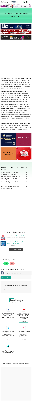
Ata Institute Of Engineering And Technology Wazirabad (15, 242)
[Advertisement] (16, 57)
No (12, 263)
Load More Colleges (16, 249)
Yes (6, 263)
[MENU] (30, 2)
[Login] (27, 2)
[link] (13, 2)
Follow (8, 339)
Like (8, 320)
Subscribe (23, 321)
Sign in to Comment (6, 278)
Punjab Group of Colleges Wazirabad (16, 236)
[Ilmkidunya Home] (4, 1)
